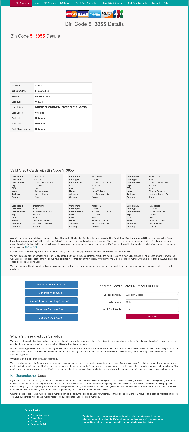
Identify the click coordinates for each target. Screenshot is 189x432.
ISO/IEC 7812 (31, 246)
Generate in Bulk (160, 2)
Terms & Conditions (40, 415)
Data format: (115, 301)
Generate (152, 316)
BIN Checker (50, 2)
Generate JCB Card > (51, 317)
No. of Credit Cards (111, 309)
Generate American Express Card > (51, 301)
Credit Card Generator (86, 2)
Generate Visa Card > (51, 293)
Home (37, 2)
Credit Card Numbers (113, 2)
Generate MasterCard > (51, 284)
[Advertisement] (94, 60)
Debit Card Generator (137, 2)
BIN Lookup (65, 2)
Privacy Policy (37, 418)
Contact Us (36, 421)
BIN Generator (23, 2)
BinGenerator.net (23, 375)
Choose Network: (112, 294)
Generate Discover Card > (51, 309)
